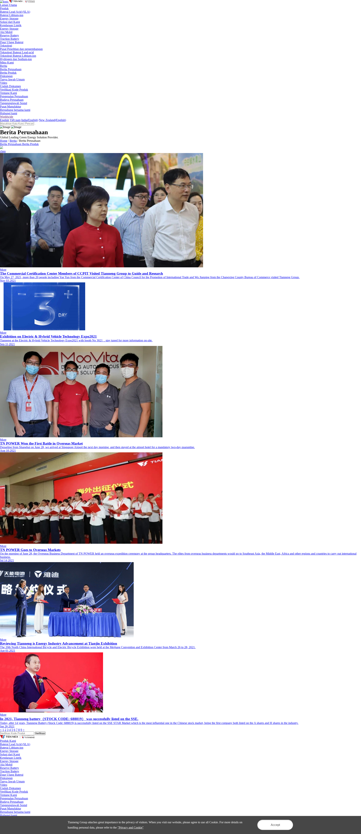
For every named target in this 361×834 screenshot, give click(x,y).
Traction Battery (9, 38)
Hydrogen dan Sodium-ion (16, 59)
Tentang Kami (8, 795)
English (4, 120)
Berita (13, 140)
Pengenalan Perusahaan (14, 96)
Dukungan (6, 778)
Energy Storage (9, 18)
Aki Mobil (6, 32)
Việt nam (15, 120)
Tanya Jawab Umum (12, 79)
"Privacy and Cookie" (131, 827)
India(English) (29, 120)
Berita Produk (8, 72)
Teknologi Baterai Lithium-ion (18, 55)
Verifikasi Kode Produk (14, 89)
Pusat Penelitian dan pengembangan (21, 49)
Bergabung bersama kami (15, 109)
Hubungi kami (8, 113)
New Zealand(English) (52, 120)
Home (3, 140)
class (3, 151)
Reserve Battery (9, 35)
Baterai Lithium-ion (11, 15)
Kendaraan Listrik (10, 25)
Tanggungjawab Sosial (13, 103)
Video (3, 82)
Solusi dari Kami (10, 754)
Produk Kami (8, 740)
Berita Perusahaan (10, 69)
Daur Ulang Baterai (11, 42)
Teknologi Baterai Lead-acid (17, 52)
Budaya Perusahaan (12, 99)
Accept (275, 824)
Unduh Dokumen (10, 86)
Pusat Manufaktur (10, 106)
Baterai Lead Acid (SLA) (15, 11)
